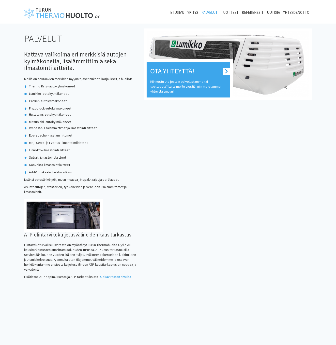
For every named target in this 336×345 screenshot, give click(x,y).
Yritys (192, 12)
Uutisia (273, 12)
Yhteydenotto (296, 12)
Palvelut (209, 12)
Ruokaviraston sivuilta (115, 277)
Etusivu (177, 12)
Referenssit (253, 12)
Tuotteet (230, 12)
